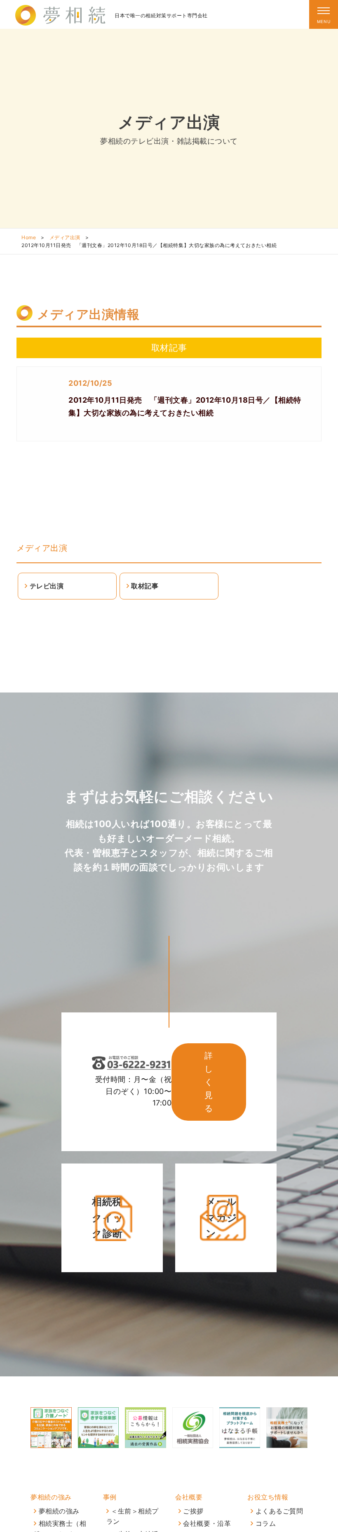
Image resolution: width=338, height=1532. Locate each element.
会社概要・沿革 (207, 1523)
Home (28, 237)
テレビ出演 (47, 586)
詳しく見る (208, 1082)
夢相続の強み (51, 1497)
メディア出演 (64, 237)
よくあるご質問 (279, 1511)
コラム (266, 1523)
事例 (110, 1497)
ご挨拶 (193, 1511)
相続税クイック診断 (108, 1217)
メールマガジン (221, 1217)
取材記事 (144, 586)
